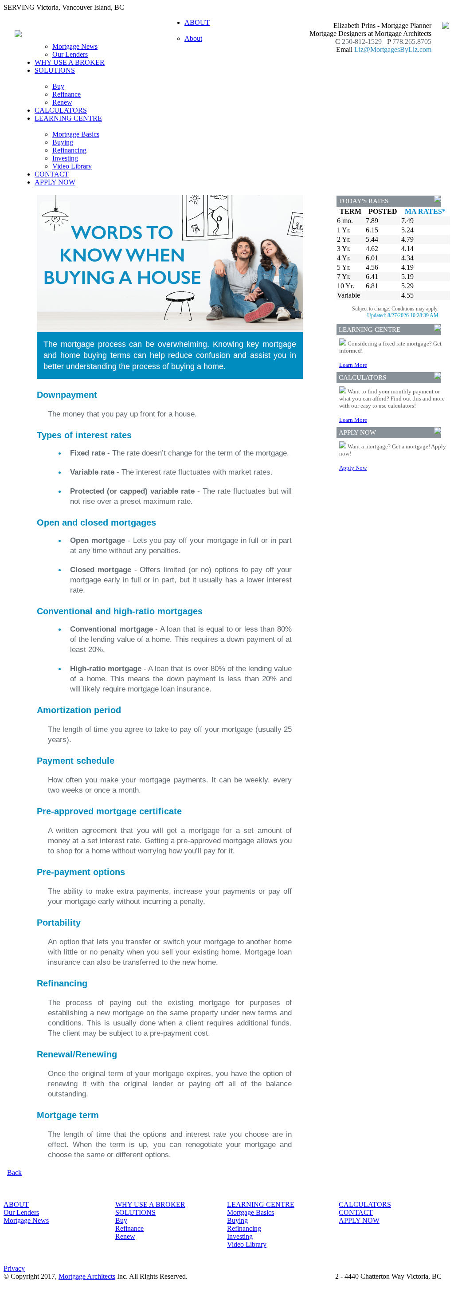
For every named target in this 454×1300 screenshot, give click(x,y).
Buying (62, 142)
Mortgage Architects (87, 1276)
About (193, 38)
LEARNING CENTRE (260, 1204)
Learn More (353, 364)
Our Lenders (70, 54)
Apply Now (353, 467)
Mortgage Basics (75, 134)
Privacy (14, 1268)
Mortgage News (75, 46)
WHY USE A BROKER (70, 62)
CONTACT (52, 174)
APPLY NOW (55, 182)
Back (14, 1172)
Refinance (66, 94)
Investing (65, 158)
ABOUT (16, 1204)
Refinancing (69, 150)
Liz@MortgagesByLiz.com (392, 49)
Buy (58, 86)
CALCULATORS (61, 110)
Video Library (72, 166)
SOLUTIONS (135, 1212)
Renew (62, 102)
